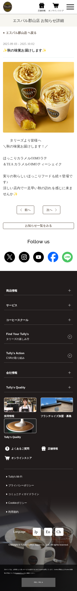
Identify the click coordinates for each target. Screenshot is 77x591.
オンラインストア (21, 458)
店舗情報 (53, 448)
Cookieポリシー (17, 503)
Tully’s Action (15, 355)
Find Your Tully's (17, 336)
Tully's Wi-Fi (15, 476)
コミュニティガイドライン (23, 494)
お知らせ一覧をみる (38, 225)
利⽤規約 (13, 512)
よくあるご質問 (20, 448)
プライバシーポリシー (21, 485)
